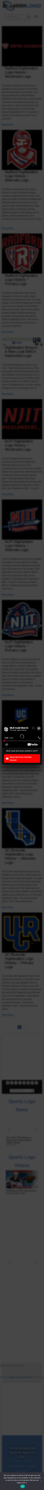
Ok (23, 1486)
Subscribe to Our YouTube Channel (20, 758)
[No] (41, 1481)
